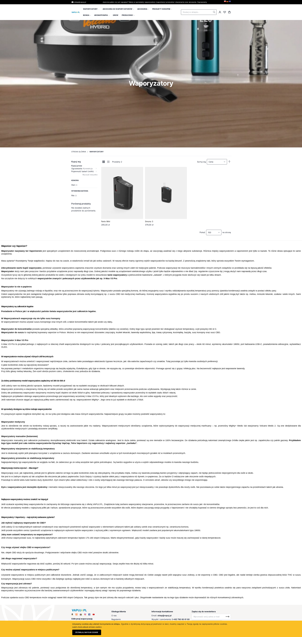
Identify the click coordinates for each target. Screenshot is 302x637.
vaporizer (52, 332)
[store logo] (75, 12)
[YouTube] (94, 614)
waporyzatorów (157, 261)
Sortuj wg (201, 162)
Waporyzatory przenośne (13, 458)
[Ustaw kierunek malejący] (229, 161)
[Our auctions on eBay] (81, 614)
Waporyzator (7, 251)
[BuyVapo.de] (227, 2)
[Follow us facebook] (89, 614)
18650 (236, 344)
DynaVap (56, 443)
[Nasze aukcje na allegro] (76, 614)
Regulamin (116, 619)
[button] (84, 161)
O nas (114, 615)
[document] (151, 629)
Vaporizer (21, 246)
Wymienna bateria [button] (79, 191)
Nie (74, 195)
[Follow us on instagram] (85, 614)
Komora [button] (75, 180)
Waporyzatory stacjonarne (14, 448)
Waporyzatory (7, 291)
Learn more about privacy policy (86, 627)
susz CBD (215, 332)
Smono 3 (149, 221)
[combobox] (199, 12)
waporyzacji (171, 268)
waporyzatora (68, 268)
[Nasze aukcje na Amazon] (72, 614)
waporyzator (35, 268)
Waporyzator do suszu (12, 332)
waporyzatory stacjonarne (141, 504)
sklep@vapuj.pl (80, 2)
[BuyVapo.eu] (230, 2)
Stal (74, 185)
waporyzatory (120, 275)
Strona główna (78, 152)
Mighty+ (95, 399)
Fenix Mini (105, 221)
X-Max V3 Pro (110, 278)
